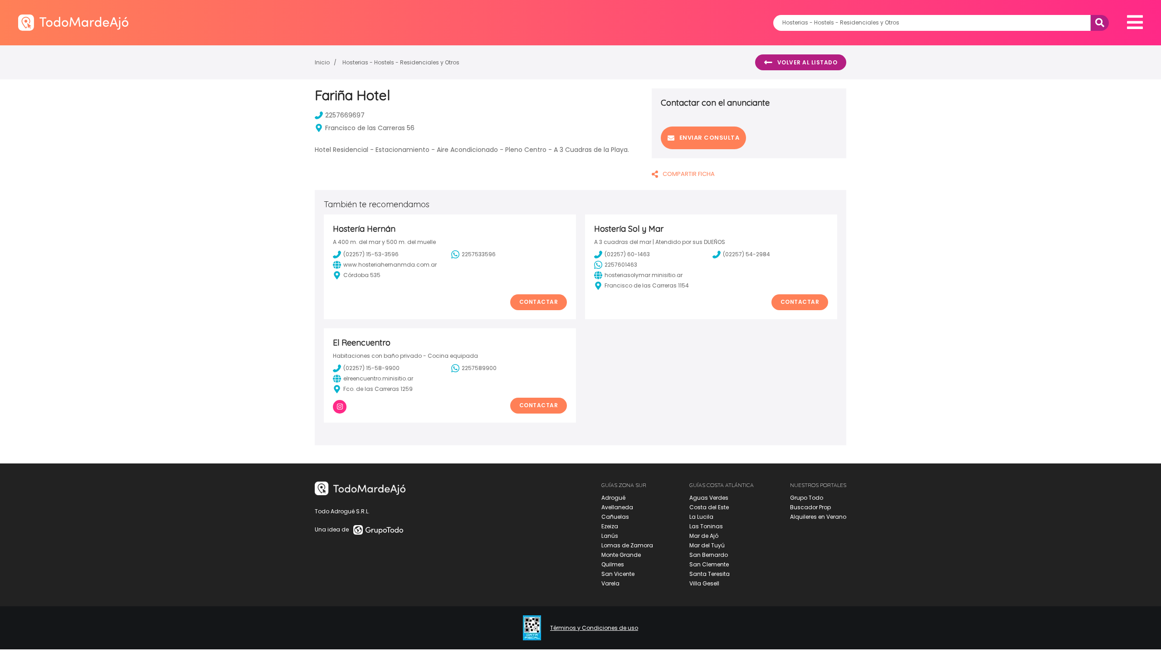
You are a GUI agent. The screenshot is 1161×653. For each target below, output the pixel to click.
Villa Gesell (704, 583)
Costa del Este (709, 507)
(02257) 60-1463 (627, 254)
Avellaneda (617, 507)
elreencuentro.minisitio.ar (378, 378)
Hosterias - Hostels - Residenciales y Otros (400, 62)
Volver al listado (807, 62)
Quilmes (612, 564)
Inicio (322, 62)
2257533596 (479, 254)
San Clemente (709, 564)
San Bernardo (708, 555)
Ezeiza (609, 526)
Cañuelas (615, 517)
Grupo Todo (806, 498)
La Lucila (701, 517)
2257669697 (345, 115)
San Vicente (617, 574)
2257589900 (479, 368)
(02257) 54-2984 (746, 254)
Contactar (538, 302)
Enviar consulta (709, 137)
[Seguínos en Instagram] (339, 407)
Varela (610, 583)
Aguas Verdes (708, 498)
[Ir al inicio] (73, 22)
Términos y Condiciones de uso (594, 628)
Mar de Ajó (703, 536)
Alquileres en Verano (818, 517)
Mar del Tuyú (707, 545)
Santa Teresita (709, 574)
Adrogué (613, 498)
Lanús (609, 536)
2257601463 (621, 264)
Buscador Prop (810, 507)
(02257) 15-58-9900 (371, 368)
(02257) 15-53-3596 (371, 254)
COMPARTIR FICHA (689, 174)
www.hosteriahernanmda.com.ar (390, 264)
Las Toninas (706, 526)
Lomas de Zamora (627, 545)
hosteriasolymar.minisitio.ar (644, 275)
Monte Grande (621, 555)
